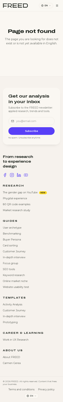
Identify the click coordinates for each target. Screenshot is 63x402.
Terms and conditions (21, 389)
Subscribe (31, 131)
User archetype (12, 227)
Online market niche (15, 281)
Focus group (10, 263)
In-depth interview (14, 257)
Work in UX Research (16, 339)
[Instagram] (12, 175)
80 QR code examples (16, 204)
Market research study (16, 210)
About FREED (11, 357)
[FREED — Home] (15, 5)
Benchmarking (12, 233)
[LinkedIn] (19, 175)
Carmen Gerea (12, 363)
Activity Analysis (12, 304)
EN (46, 5)
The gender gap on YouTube (24, 192)
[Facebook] (5, 175)
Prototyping (10, 322)
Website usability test (16, 287)
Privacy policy (46, 389)
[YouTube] (26, 175)
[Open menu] (57, 5)
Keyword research (14, 275)
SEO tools (9, 269)
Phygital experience (15, 198)
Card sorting (10, 245)
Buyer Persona (12, 239)
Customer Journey (14, 251)
